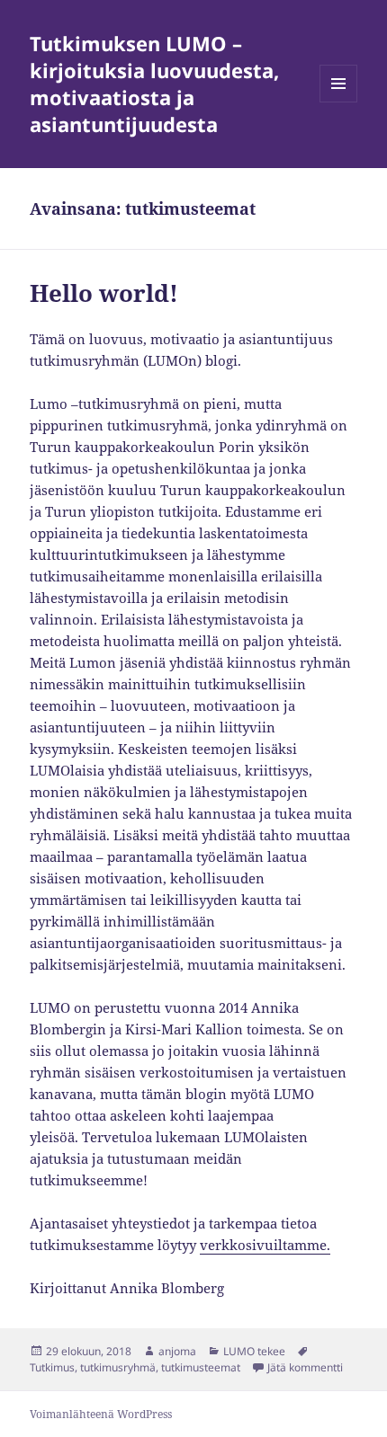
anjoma (177, 1351)
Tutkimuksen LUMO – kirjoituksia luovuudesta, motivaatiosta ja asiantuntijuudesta (154, 83)
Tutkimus (52, 1367)
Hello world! (104, 293)
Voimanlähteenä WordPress (101, 1414)
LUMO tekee (254, 1351)
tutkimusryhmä (118, 1367)
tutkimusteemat (200, 1367)
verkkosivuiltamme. (265, 1245)
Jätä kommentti (305, 1367)
